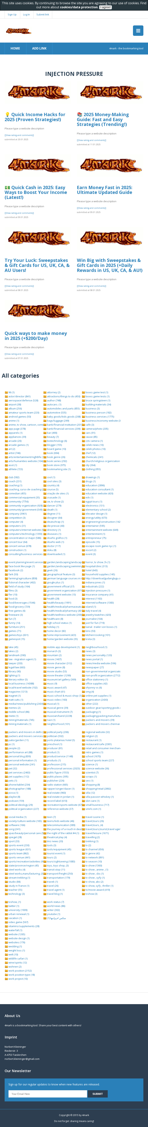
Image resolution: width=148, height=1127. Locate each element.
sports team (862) (18, 853)
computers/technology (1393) (25, 534)
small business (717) (97, 805)
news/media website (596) (100, 663)
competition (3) (16, 517)
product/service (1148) (59, 756)
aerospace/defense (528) (23, 400)
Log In (26, 14)
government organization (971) (64, 590)
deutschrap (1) (55, 521)
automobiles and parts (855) (63, 408)
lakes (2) (13, 651)
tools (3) (51, 845)
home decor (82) (56, 631)
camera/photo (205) (96, 428)
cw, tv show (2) (55, 501)
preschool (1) (54, 744)
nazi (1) (50, 720)
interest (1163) (93, 598)
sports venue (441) (19, 857)
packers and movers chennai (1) (104, 724)
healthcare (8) (54, 619)
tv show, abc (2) (94, 881)
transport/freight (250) (59, 873)
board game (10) (56, 449)
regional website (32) (97, 732)
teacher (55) (15, 889)
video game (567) (18, 922)
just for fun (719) (94, 623)
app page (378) (17, 428)
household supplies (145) (100, 574)
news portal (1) (94, 659)
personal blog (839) (19, 756)
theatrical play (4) (56, 837)
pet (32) (12, 768)
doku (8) (51, 550)
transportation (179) (58, 877)
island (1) (90, 606)
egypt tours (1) (93, 501)
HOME (15, 48)
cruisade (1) (53, 497)
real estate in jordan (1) (60, 796)
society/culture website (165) (25, 821)
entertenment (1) (95, 534)
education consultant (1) (99, 489)
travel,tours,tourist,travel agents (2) (105, 829)
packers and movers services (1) (27, 736)
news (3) (90, 651)
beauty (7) (52, 437)
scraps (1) (91, 776)
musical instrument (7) (59, 712)
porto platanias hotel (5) (60, 740)
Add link (39, 48)
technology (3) (16, 894)
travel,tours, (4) (94, 825)
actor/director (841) (19, 396)
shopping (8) (92, 784)
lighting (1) (14, 675)
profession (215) (56, 764)
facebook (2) (15, 570)
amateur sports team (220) (23, 412)
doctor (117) (53, 546)
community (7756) (18, 501)
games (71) (14, 631)
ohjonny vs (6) (93, 687)
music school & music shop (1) (64, 695)
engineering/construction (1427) (103, 521)
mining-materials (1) (19, 724)
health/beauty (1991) (58, 602)
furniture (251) (16, 627)
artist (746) (14, 453)
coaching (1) (15, 485)
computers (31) (17, 525)
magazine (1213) (17, 691)
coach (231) (14, 481)
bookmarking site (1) (58, 469)
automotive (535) (56, 412)
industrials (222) (94, 586)
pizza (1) (13, 792)
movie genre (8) (55, 667)
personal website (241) (21, 764)
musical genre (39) (57, 707)
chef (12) (90, 453)
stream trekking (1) (19, 877)
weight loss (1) (16, 950)
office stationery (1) (96, 679)
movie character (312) (59, 663)
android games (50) (19, 416)
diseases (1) (53, 534)
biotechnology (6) (56, 441)
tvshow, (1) (14, 902)
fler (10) (12, 594)
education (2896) (95, 485)
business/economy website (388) (104, 420)
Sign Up (12, 14)
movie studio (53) (56, 671)
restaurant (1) (93, 740)
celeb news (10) (94, 445)
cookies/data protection (79, 7)
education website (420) (99, 493)
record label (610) (56, 800)
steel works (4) (16, 869)
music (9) (51, 683)
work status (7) (55, 902)
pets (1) (12, 780)
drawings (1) (92, 477)
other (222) (91, 703)
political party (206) (57, 732)
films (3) (12, 590)
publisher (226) (55, 780)
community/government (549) (25, 509)
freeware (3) (15, 614)
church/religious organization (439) (105, 461)
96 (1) (11, 392)
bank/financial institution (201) (64, 424)
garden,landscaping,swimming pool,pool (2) (71, 566)
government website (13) (61, 594)
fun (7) (12, 619)
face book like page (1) (21, 566)
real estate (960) (56, 792)
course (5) (52, 489)
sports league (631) (19, 849)
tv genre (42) (92, 853)
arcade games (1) (18, 445)
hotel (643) (91, 570)
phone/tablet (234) (19, 784)
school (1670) (93, 756)
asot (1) (12, 465)
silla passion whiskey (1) (99, 796)
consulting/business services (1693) (29, 554)
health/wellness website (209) (64, 614)
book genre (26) (55, 457)
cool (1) (50, 477)
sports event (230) (18, 845)
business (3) (92, 408)
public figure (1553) (57, 772)
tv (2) (88, 845)
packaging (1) (93, 712)
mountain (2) (53, 655)
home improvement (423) (61, 635)
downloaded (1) (55, 554)
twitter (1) (13, 906)
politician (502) (54, 736)
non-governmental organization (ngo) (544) (110, 671)
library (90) (14, 671)
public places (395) (57, 776)
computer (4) (15, 521)
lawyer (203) (15, 663)
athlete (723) (15, 469)
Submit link (42, 14)
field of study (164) (19, 586)
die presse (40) (55, 525)
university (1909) (17, 910)
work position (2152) (20, 970)
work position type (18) (21, 974)
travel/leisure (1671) (97, 833)
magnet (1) (14, 695)
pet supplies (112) (18, 776)
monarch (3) (53, 651)
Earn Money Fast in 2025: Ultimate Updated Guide (104, 189)
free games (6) (16, 610)
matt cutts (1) (15, 699)
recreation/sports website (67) (64, 805)
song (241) (14, 829)
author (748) (53, 400)
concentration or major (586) (24, 538)
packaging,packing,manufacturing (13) (107, 716)
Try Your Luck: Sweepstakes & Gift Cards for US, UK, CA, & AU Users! (37, 265)
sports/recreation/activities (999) (27, 861)
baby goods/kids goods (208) (63, 416)
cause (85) (91, 437)
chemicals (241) (94, 457)
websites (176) (16, 942)
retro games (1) (94, 752)
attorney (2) (53, 392)
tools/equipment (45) (58, 849)
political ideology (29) (20, 805)
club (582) (13, 477)
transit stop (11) (55, 869)
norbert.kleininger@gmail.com (22, 1059)
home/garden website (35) (62, 639)
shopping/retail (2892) (98, 788)
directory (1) (53, 530)
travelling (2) (92, 837)
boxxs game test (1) (96, 392)
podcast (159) (16, 800)
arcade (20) (14, 441)
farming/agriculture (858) (22, 578)
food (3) (12, 598)
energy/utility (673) (96, 517)
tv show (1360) (93, 865)
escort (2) (90, 550)
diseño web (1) (55, 542)
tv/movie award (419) (97, 889)
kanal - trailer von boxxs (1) (101, 627)
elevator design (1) (96, 513)
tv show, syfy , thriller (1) (99, 885)
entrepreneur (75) (95, 538)
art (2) (11, 449)
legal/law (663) (16, 667)
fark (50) (13, 574)
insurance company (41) (99, 594)
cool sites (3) (53, 481)
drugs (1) (90, 481)
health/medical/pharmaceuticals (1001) (69, 606)
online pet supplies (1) (98, 695)
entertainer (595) (95, 525)
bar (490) (51, 432)
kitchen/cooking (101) (97, 635)
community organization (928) (25, 505)
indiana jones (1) (95, 582)
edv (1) (89, 497)
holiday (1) (52, 627)
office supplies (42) (96, 683)
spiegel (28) (15, 837)
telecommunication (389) (60, 825)
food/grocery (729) (19, 606)
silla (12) (90, 792)
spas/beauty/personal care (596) (27, 833)
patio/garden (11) (18, 740)
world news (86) (55, 906)
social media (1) (17, 817)
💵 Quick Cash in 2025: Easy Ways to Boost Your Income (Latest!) (36, 192)
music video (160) (56, 699)
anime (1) (13, 420)
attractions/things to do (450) (63, 396)
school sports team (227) (99, 760)
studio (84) (14, 881)
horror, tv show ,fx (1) (97, 562)
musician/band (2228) (59, 716)
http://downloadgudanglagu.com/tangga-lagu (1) (113, 578)
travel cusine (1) (94, 817)
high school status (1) (58, 623)
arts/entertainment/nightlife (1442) (28, 457)
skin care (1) (92, 800)
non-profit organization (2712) (102, 675)
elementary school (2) (98, 509)
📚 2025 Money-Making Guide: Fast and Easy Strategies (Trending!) (103, 119)
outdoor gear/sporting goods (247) (105, 707)
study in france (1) (18, 885)
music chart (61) (55, 691)
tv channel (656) (94, 849)
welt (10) (13, 954)
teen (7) (51, 817)
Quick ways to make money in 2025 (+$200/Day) (36, 335)
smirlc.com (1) (93, 809)
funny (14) (14, 623)
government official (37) (60, 586)
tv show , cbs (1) (94, 873)
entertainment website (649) (101, 530)
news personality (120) (98, 655)
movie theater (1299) (58, 675)
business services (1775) (99, 416)
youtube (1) (53, 914)
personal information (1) (22, 760)
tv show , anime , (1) (96, 869)
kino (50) (90, 631)
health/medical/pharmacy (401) (64, 610)
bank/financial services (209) (63, 428)
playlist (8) (14, 796)
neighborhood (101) (58, 724)
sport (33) (13, 841)
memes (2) (14, 707)
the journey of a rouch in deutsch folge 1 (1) (72, 829)
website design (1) (18, 938)
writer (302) (53, 910)
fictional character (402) (21, 582)
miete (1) (13, 716)
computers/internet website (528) (27, 530)
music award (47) (56, 687)
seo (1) (89, 780)
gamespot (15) (16, 639)
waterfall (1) (15, 930)
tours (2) (51, 857)
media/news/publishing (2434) (26, 703)
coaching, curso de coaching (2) (26, 489)
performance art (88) (20, 752)
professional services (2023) (63, 768)
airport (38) (14, 404)
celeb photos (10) (95, 449)
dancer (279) (53, 505)
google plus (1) (55, 582)
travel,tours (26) (94, 821)
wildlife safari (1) (18, 958)
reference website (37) (59, 809)
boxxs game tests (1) (97, 396)
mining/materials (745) (21, 720)
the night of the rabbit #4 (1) (62, 833)
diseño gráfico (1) (56, 538)
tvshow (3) (91, 894)
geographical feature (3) (60, 574)
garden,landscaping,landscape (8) (66, 562)
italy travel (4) (93, 610)
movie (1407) (53, 659)
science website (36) (97, 768)
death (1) (51, 509)
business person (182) (98, 412)
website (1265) (16, 934)
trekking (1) (91, 841)
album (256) (15, 408)
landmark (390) (17, 655)
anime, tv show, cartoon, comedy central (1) (33, 424)
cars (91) (90, 432)
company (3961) (17, 513)
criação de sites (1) (57, 493)
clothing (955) (93, 469)
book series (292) (56, 461)
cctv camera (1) (94, 441)
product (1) (52, 752)
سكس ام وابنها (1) (56, 918)
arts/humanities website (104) (25, 461)
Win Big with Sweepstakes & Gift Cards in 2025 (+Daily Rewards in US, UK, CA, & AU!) (109, 265)
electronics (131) (94, 505)
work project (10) (18, 978)
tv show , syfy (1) (95, 877)
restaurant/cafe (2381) (98, 744)
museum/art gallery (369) (61, 679)
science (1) (91, 764)
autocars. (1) (53, 404)
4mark (85, 1115)
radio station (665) (57, 784)
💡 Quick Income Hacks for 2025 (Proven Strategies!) (35, 116)
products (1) (53, 760)
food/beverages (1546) (21, 602)
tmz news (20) (54, 841)
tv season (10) (93, 861)
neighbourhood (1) (96, 647)
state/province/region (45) (23, 865)
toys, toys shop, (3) (57, 865)
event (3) (90, 554)
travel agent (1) (55, 889)
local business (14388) (21, 683)
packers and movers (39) (99, 720)
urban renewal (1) (18, 914)
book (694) (52, 453)
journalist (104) (94, 619)
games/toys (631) (18, 635)
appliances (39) (17, 437)
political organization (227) (23, 809)
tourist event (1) (55, 853)
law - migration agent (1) (22, 659)
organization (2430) (96, 699)
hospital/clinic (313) (96, 566)
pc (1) (11, 744)
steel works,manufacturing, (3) (26, 873)
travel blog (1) (54, 894)
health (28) (52, 598)
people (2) (14, 748)
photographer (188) (19, 788)
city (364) (90, 465)
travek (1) (52, 881)
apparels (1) (15, 432)
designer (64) (54, 517)
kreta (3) (90, 639)
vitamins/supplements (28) (23, 926)
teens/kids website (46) (60, 821)
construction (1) (17, 550)
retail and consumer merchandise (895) (108, 748)
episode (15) (92, 542)
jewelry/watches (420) (98, 614)
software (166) (16, 825)
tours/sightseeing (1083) (60, 861)
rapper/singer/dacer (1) (60, 788)
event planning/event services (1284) (29, 562)
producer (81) (54, 748)
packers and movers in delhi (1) (26, 732)
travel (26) (52, 885)
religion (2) (91, 736)
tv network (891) (94, 857)
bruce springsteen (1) (97, 400)
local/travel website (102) (22, 687)
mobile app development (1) (63, 647)
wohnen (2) (14, 966)
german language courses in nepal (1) (68, 578)
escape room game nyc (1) (100, 546)
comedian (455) (17, 493)
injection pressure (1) (97, 590)
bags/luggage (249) (57, 420)
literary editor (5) (18, 679)
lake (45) (13, 647)
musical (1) (52, 703)
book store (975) (56, 465)
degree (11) (53, 513)
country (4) (52, 485)
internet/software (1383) (99, 602)
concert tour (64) (17, 542)
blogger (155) (54, 445)
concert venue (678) (19, 546)
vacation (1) (15, 918)
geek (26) (51, 570)
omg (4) (89, 691)
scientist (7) (91, 772)
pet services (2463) (19, 772)
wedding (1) (15, 946)
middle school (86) (18, 712)
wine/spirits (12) (17, 962)
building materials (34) (98, 404)
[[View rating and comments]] (19, 135)
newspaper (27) (94, 667)
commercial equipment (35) (24, 497)
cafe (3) (89, 424)
